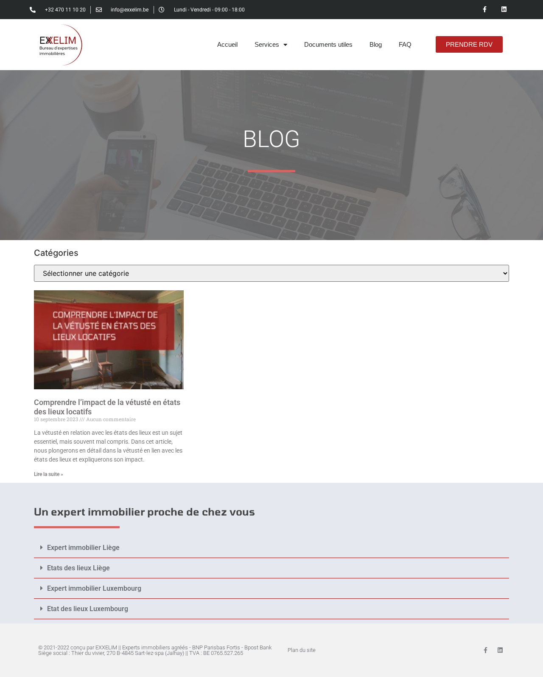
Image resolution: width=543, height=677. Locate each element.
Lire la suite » (48, 474)
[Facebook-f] (484, 9)
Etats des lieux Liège (78, 568)
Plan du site (302, 650)
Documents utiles (328, 44)
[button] (271, 548)
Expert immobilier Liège (83, 548)
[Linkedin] (503, 9)
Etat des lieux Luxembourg (87, 609)
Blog (375, 44)
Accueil (227, 44)
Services (267, 44)
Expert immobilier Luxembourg (94, 588)
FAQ (405, 44)
